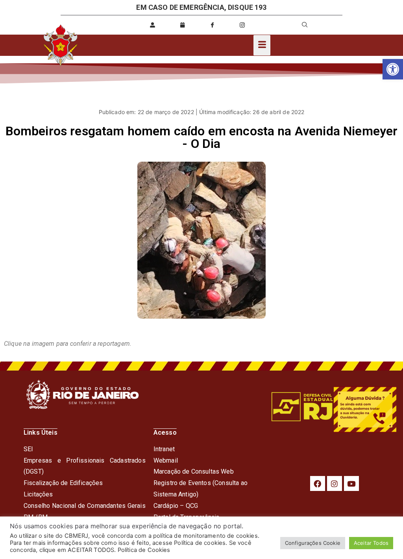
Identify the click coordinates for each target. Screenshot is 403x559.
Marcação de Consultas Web (193, 471)
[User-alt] (153, 25)
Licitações (38, 494)
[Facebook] (317, 483)
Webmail (165, 460)
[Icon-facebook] (212, 25)
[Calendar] (182, 25)
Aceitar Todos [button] (371, 543)
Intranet (164, 449)
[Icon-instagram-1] (242, 25)
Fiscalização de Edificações (63, 483)
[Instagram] (334, 483)
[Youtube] (351, 483)
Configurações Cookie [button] (312, 543)
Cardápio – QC (173, 505)
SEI (28, 449)
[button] (393, 69)
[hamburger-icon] (262, 45)
